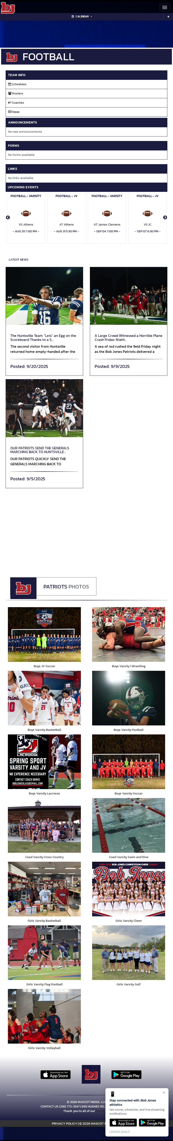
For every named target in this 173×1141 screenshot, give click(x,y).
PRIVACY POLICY (64, 1123)
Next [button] (165, 217)
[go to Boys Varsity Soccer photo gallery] (128, 761)
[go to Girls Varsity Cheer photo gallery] (128, 889)
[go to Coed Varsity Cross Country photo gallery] (44, 825)
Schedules (19, 84)
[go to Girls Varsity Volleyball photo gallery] (44, 1016)
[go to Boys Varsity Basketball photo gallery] (44, 698)
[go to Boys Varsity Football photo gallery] (128, 698)
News (16, 112)
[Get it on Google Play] (152, 1123)
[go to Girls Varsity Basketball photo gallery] (44, 889)
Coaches (17, 102)
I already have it (119, 1131)
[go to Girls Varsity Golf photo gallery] (128, 952)
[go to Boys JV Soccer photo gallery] (44, 634)
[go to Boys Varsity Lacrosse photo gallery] (44, 761)
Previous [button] (8, 217)
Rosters (17, 93)
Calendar (82, 16)
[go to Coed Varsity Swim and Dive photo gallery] (128, 825)
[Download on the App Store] (123, 1123)
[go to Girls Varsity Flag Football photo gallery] (44, 952)
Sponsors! (103, 1111)
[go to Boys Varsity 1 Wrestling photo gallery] (128, 634)
